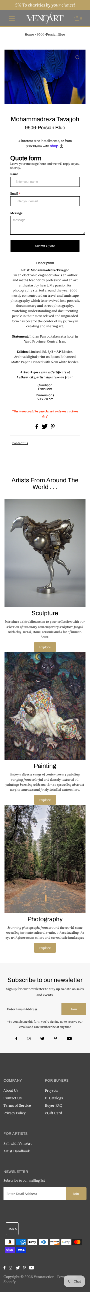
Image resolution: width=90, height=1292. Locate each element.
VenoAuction (44, 1276)
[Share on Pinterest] (53, 428)
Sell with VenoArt (18, 1143)
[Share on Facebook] (37, 428)
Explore (45, 647)
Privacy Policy (15, 1113)
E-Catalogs (54, 1098)
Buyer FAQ (53, 1105)
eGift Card (53, 1113)
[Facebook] (17, 1039)
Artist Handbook (17, 1151)
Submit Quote (45, 246)
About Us (11, 1090)
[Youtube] (69, 1039)
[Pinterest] (55, 1039)
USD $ (12, 1229)
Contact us (20, 443)
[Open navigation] (12, 18)
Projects (51, 1090)
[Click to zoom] (77, 57)
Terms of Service (17, 1105)
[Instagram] (29, 1039)
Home (29, 34)
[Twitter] (42, 1039)
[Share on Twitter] (45, 428)
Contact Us (13, 1098)
